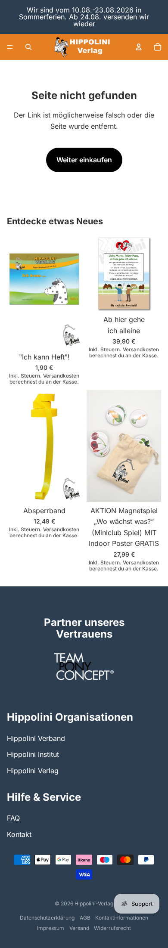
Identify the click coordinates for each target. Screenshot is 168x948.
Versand (79, 928)
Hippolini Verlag (33, 770)
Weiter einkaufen (84, 159)
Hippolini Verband (36, 738)
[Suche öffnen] (28, 46)
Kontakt (19, 834)
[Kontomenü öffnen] (138, 46)
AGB (85, 917)
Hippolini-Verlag (94, 903)
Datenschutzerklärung (47, 917)
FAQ (13, 818)
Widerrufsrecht (112, 928)
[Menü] (10, 47)
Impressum (50, 928)
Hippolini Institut (33, 754)
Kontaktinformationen (121, 917)
